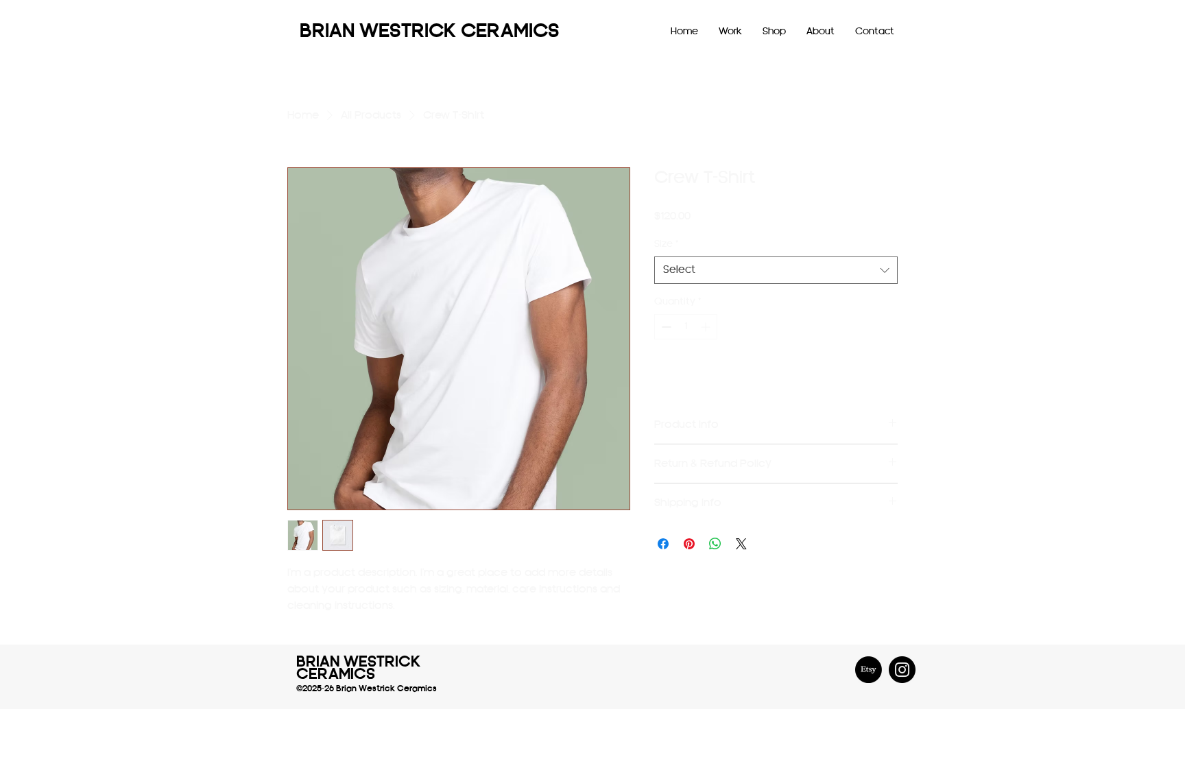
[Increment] (706, 327)
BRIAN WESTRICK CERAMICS (430, 31)
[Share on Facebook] (663, 544)
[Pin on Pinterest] (689, 544)
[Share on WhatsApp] (715, 544)
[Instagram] (902, 669)
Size (666, 244)
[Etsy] (868, 669)
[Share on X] (741, 544)
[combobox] (776, 270)
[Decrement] (664, 327)
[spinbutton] (685, 327)
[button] (730, 31)
